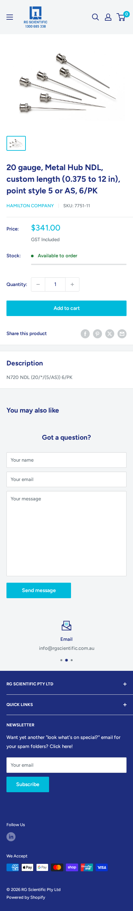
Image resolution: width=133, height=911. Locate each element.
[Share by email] (122, 333)
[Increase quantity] (72, 284)
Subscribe (27, 784)
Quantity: (16, 284)
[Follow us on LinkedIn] (10, 836)
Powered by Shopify (25, 897)
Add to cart (67, 308)
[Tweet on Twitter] (109, 333)
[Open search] (95, 17)
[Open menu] (9, 17)
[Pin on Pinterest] (97, 333)
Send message (39, 590)
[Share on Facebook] (85, 333)
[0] (121, 17)
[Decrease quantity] (38, 284)
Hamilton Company (30, 206)
